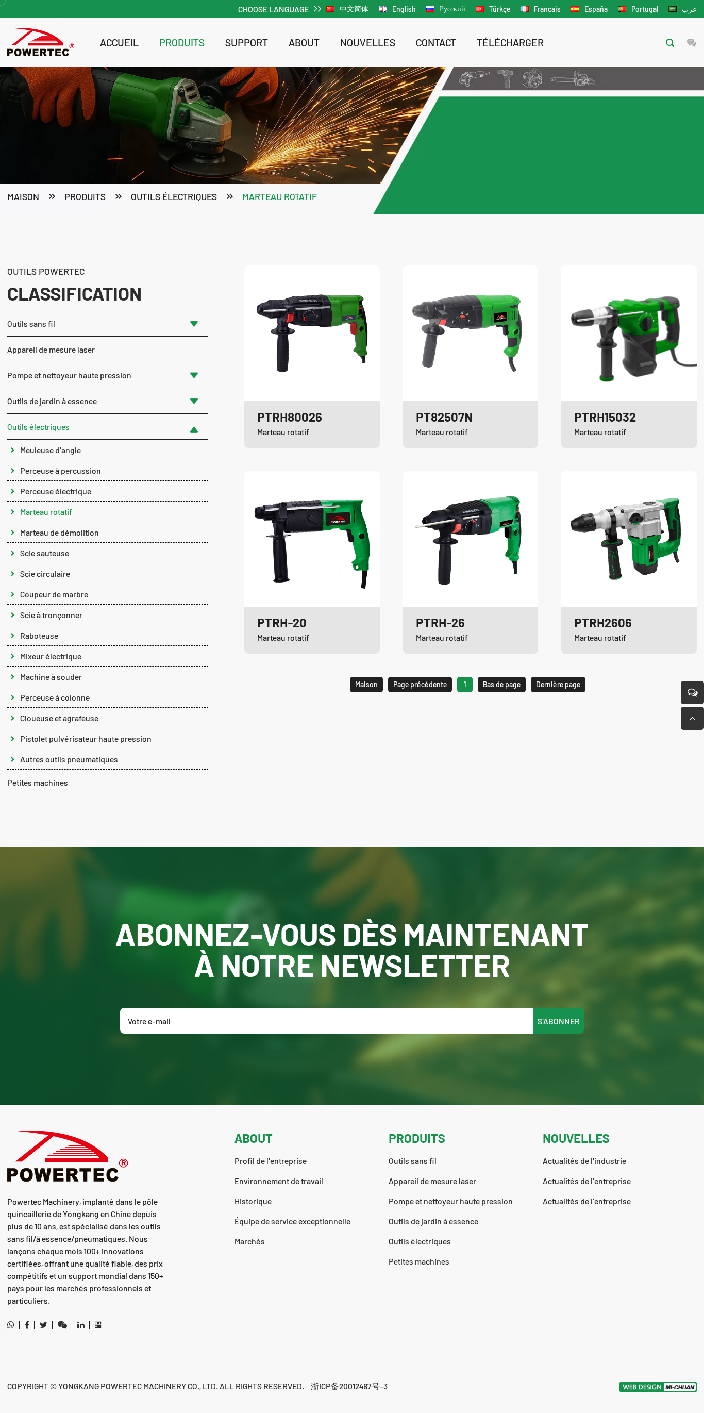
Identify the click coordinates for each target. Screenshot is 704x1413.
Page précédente (420, 684)
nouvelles (367, 42)
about (304, 42)
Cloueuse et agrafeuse (59, 718)
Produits (182, 42)
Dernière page (558, 684)
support (246, 42)
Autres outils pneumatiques (69, 759)
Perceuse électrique (55, 491)
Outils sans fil (31, 323)
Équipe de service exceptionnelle (292, 1221)
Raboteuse (39, 635)
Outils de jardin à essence (52, 401)
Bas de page (502, 684)
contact (436, 42)
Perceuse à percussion (60, 470)
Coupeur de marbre (54, 594)
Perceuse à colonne (55, 697)
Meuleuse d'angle (50, 450)
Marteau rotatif (279, 196)
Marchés (249, 1241)
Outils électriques (174, 196)
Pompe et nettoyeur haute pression (69, 375)
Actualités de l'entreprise (587, 1181)
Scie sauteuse (44, 553)
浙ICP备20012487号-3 (349, 1386)
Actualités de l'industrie (584, 1161)
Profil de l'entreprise (270, 1161)
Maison (23, 196)
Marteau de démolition (59, 532)
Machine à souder (51, 676)
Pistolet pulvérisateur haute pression (86, 738)
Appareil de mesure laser (51, 349)
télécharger (510, 42)
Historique (253, 1201)
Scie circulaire (45, 573)
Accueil (119, 42)
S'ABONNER (559, 1021)
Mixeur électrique (50, 656)
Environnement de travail (278, 1181)
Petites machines (37, 782)
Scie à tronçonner (51, 615)
